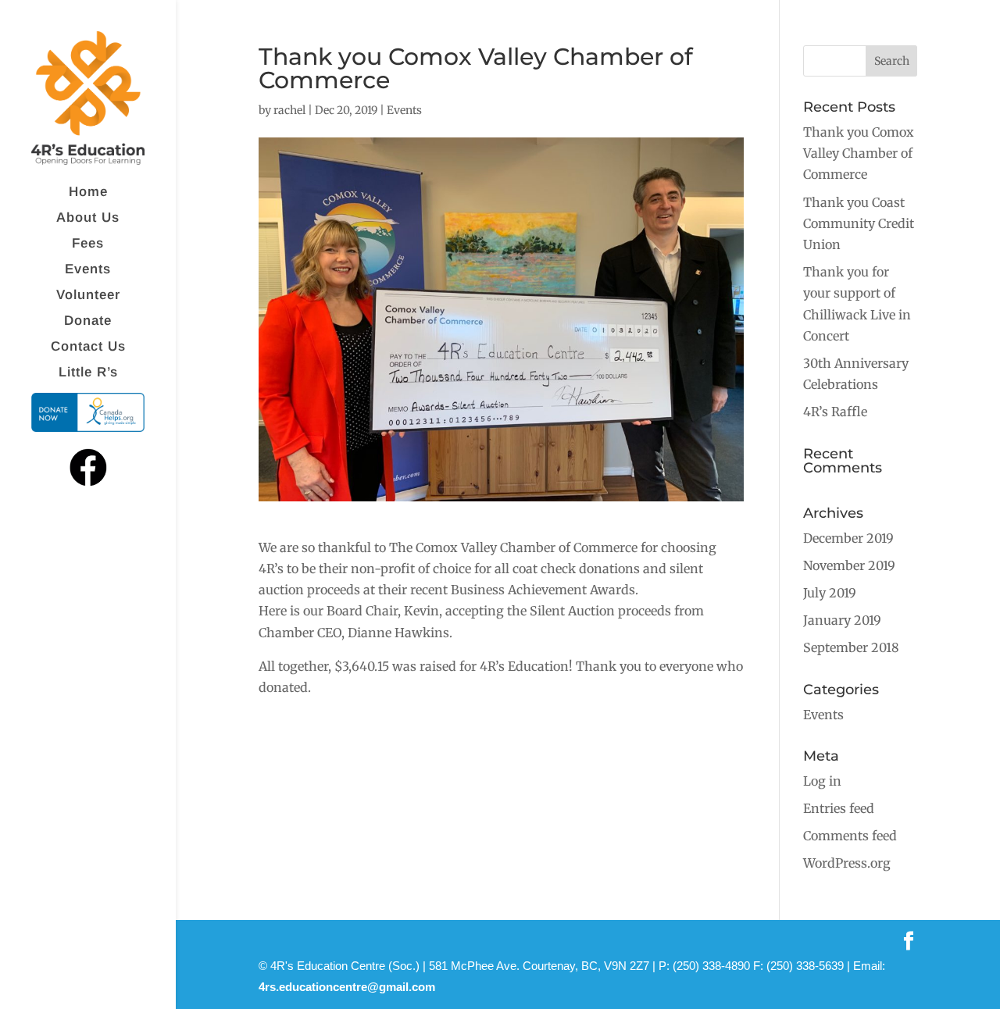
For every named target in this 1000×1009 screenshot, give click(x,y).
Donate (88, 322)
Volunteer (88, 296)
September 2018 (851, 647)
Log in (822, 781)
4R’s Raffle (835, 411)
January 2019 (842, 620)
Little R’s (88, 373)
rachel (289, 110)
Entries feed (838, 808)
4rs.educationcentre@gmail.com (347, 986)
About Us (88, 218)
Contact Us (88, 347)
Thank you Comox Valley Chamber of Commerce (858, 153)
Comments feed (850, 835)
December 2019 (848, 538)
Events (88, 270)
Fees (88, 244)
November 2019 (849, 565)
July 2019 (829, 593)
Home (88, 193)
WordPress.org (847, 863)
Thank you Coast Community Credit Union (858, 223)
